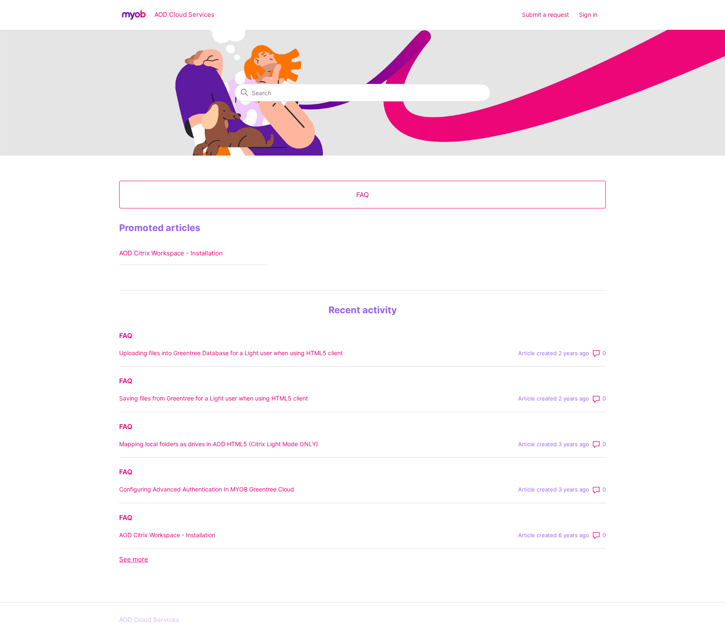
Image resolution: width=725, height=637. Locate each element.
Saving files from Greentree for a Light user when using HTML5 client (213, 398)
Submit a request (545, 14)
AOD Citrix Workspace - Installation (171, 253)
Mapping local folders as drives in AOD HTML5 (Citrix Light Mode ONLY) (218, 443)
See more (133, 559)
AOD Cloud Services (149, 620)
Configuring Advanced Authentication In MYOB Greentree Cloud (206, 489)
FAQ (125, 335)
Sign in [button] (588, 14)
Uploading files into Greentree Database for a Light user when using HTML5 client (231, 352)
